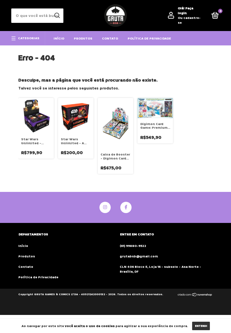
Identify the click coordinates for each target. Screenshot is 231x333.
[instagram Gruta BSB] (105, 207)
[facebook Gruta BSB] (126, 207)
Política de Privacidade (149, 38)
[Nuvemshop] (195, 295)
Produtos (83, 38)
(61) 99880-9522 (133, 246)
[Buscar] (56, 15)
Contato (110, 38)
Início (59, 38)
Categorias (28, 38)
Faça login (185, 11)
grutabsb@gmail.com (139, 256)
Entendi (201, 326)
